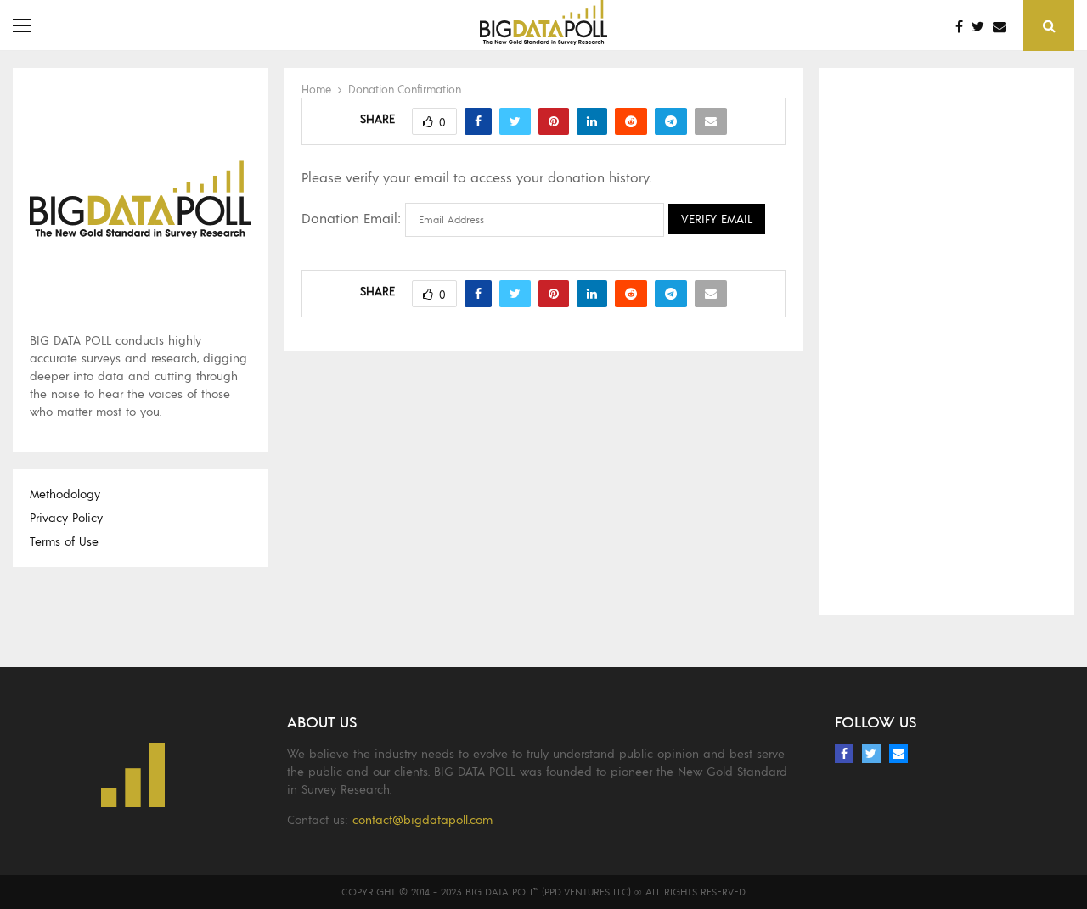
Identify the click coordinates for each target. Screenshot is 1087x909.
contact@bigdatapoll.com (422, 819)
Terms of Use (64, 541)
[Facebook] (963, 26)
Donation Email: (351, 218)
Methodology (65, 493)
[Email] (1004, 26)
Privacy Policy (66, 517)
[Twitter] (982, 26)
